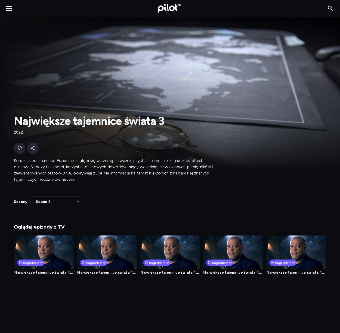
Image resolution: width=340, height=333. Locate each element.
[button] (56, 201)
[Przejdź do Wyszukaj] (330, 8)
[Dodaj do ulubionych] (19, 148)
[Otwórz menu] (9, 8)
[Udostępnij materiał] (32, 148)
